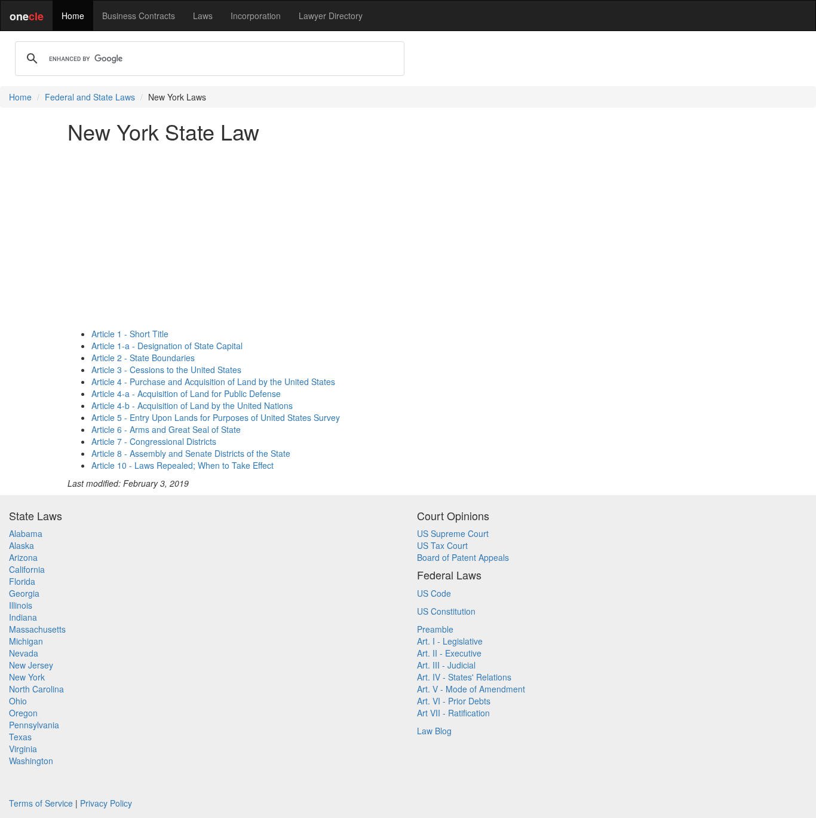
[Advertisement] (408, 235)
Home (73, 16)
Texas (20, 737)
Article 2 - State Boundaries (143, 358)
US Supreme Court (453, 533)
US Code (434, 593)
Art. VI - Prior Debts (453, 701)
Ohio (18, 701)
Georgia (24, 593)
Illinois (20, 605)
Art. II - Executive (449, 653)
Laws (203, 16)
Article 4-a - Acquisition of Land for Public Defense (186, 393)
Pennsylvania (34, 725)
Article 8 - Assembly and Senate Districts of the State (190, 453)
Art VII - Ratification (453, 713)
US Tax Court (442, 545)
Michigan (26, 641)
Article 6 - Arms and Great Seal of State (166, 429)
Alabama (25, 533)
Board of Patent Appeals (463, 557)
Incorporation (256, 16)
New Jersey (31, 665)
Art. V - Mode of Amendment (471, 689)
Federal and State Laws (90, 97)
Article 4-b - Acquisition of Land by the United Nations (192, 405)
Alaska (21, 545)
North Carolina (36, 689)
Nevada (23, 653)
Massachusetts (37, 629)
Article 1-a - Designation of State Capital (167, 346)
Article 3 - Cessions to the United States (166, 370)
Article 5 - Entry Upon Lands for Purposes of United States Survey (215, 417)
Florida (22, 581)
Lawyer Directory (331, 16)
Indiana (23, 617)
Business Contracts (138, 16)
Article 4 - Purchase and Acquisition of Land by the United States (213, 381)
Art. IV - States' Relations (464, 677)
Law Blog (434, 731)
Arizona (23, 557)
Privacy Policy (106, 803)
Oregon (23, 713)
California (27, 569)
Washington (31, 761)
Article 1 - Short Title (129, 334)
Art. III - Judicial (446, 665)
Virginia (23, 749)
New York (27, 677)
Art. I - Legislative (450, 641)
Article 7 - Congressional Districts (153, 441)
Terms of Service (41, 803)
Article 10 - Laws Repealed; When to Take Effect (182, 465)
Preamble (435, 629)
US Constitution (446, 611)
